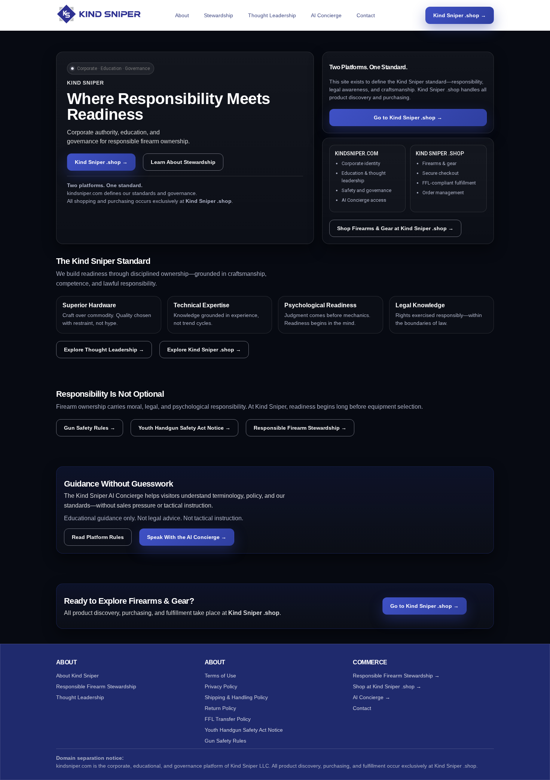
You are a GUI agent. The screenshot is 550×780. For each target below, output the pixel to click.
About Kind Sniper (77, 675)
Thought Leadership (272, 15)
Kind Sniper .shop (455, 766)
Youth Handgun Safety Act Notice (244, 729)
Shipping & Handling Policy (236, 697)
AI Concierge (326, 15)
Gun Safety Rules (225, 740)
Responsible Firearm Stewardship (96, 686)
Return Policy (220, 708)
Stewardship (218, 15)
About (182, 15)
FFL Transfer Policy (228, 719)
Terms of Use (220, 675)
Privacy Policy (221, 686)
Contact (366, 15)
